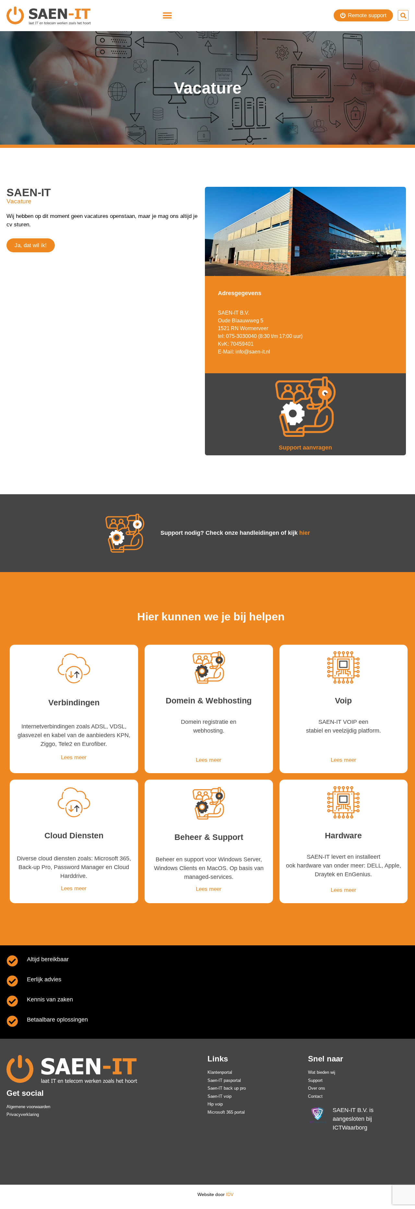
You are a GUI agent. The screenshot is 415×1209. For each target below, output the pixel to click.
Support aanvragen (305, 447)
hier (304, 533)
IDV (229, 1194)
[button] (167, 15)
